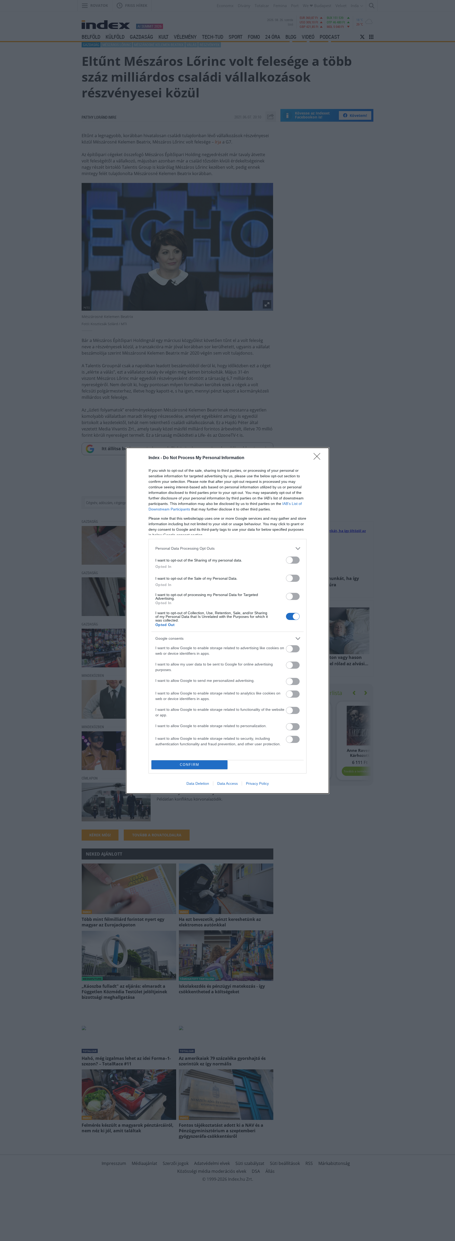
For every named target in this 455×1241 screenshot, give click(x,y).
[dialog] (227, 620)
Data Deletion (197, 783)
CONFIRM (189, 765)
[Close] (319, 458)
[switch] (293, 560)
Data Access (227, 783)
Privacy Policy (257, 783)
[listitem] (227, 548)
